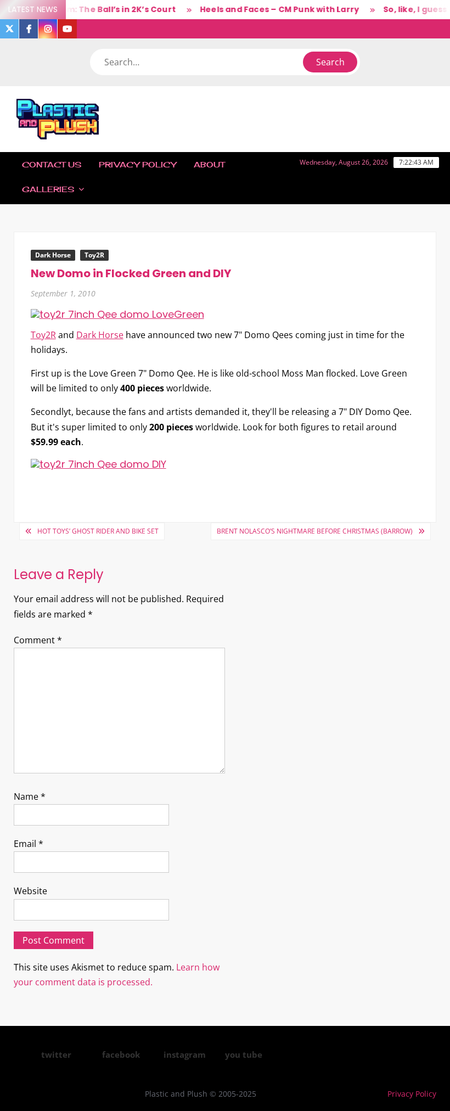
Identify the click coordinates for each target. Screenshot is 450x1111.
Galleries (48, 189)
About (209, 164)
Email (28, 844)
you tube (243, 1054)
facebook (121, 1054)
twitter (56, 1054)
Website (30, 891)
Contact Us (51, 164)
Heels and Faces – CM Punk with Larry (272, 9)
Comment (38, 640)
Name (30, 796)
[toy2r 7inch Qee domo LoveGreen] (117, 314)
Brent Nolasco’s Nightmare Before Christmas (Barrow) (315, 531)
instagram (185, 1054)
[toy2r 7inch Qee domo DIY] (98, 463)
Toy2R (94, 255)
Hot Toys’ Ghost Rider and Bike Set (98, 531)
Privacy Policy (137, 164)
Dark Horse (53, 255)
